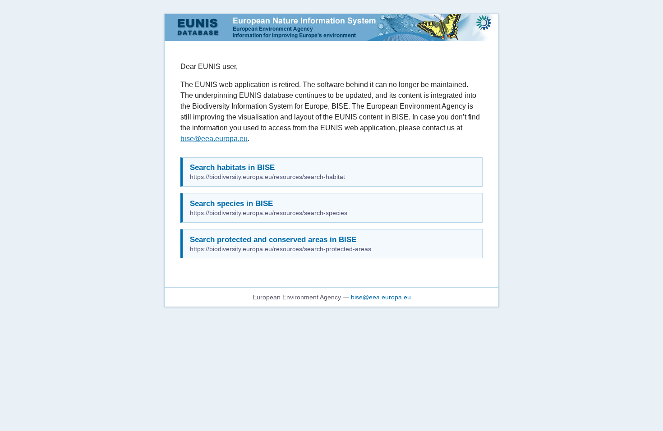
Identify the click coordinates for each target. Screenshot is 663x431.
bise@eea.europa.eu (214, 138)
